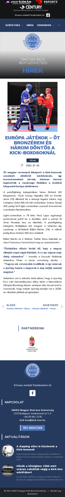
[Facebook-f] (33, 393)
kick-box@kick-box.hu (32, 420)
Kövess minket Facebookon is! (29, 15)
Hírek (33, 160)
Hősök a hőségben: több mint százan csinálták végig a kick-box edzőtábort (39, 469)
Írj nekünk (32, 428)
